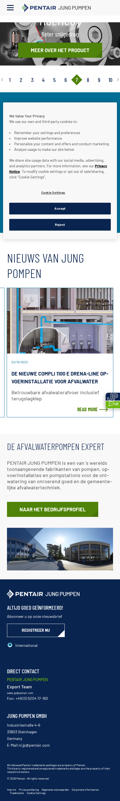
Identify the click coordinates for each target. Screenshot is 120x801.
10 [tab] (110, 79)
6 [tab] (65, 79)
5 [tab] (54, 79)
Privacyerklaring (29, 789)
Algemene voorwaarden (55, 789)
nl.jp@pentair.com (34, 745)
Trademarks (17, 793)
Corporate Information (85, 789)
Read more (87, 409)
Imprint (11, 789)
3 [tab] (32, 79)
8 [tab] (88, 79)
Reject (60, 224)
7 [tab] (77, 79)
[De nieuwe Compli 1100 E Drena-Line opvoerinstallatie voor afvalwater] (60, 321)
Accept (59, 208)
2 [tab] (21, 79)
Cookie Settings (36, 793)
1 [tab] (10, 79)
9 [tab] (99, 79)
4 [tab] (43, 79)
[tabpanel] (60, 44)
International (26, 645)
